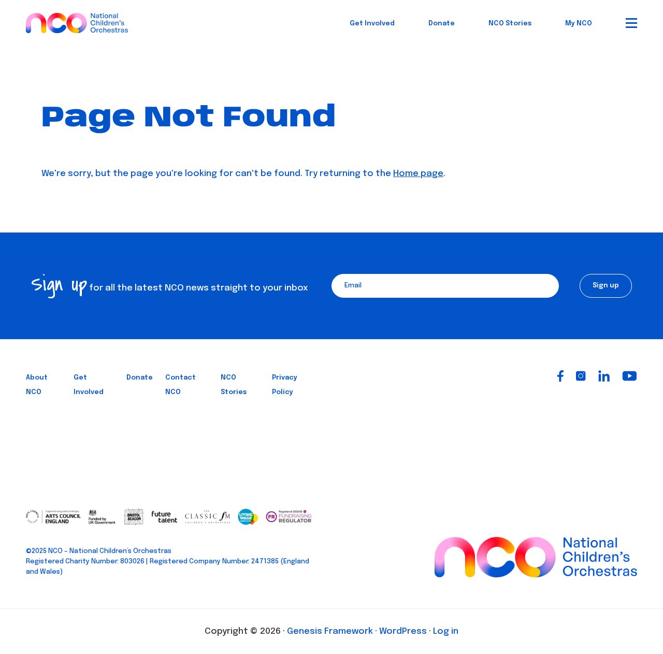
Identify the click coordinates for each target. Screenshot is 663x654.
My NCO (578, 23)
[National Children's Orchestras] (77, 21)
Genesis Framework (330, 631)
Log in (445, 631)
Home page (418, 173)
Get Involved (372, 23)
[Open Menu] (631, 23)
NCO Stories (509, 23)
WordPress (403, 631)
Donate (441, 23)
